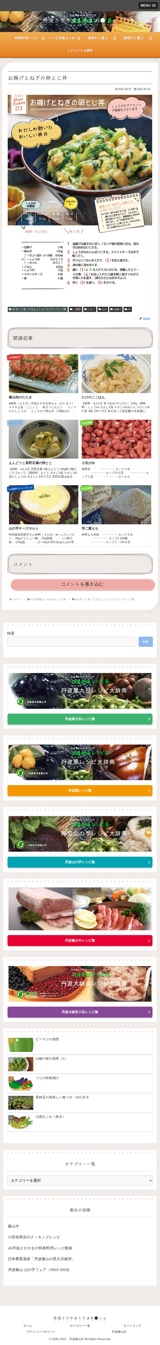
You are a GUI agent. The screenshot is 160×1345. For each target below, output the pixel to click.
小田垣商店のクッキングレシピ (34, 1237)
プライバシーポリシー (40, 1331)
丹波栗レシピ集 (80, 790)
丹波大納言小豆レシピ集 (80, 1012)
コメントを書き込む (82, 584)
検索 (11, 633)
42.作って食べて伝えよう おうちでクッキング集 (39, 309)
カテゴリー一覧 (80, 1325)
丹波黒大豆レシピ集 (80, 719)
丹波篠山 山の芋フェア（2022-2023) (38, 1270)
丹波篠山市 (119, 1331)
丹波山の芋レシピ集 (80, 862)
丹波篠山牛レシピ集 (80, 940)
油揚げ (117, 309)
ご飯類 (77, 309)
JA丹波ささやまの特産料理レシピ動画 (40, 1248)
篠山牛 (13, 1226)
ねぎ (104, 309)
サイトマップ (132, 1325)
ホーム (27, 1325)
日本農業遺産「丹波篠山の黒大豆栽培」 (41, 1259)
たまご (91, 309)
